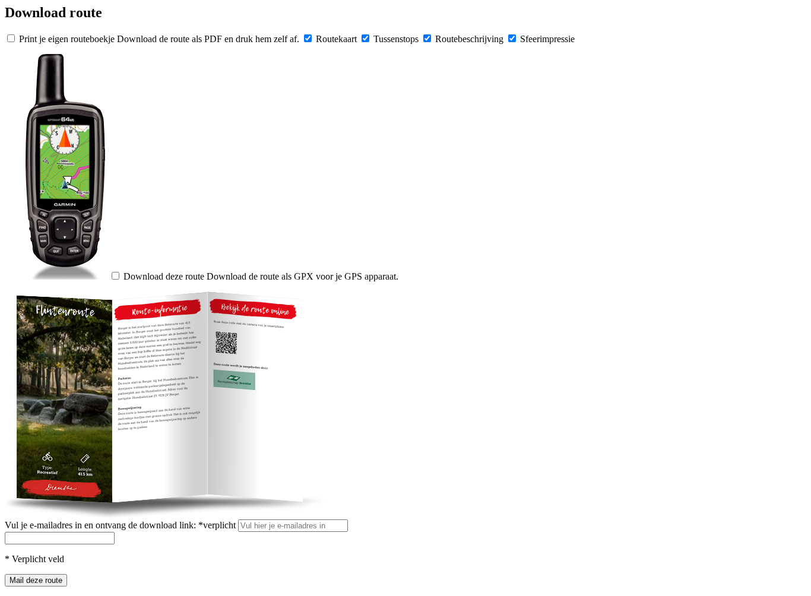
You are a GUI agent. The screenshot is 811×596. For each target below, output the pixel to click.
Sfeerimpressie (547, 39)
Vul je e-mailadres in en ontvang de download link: (120, 525)
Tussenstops (396, 39)
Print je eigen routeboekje (67, 39)
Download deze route (163, 276)
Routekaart (336, 39)
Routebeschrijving (469, 39)
